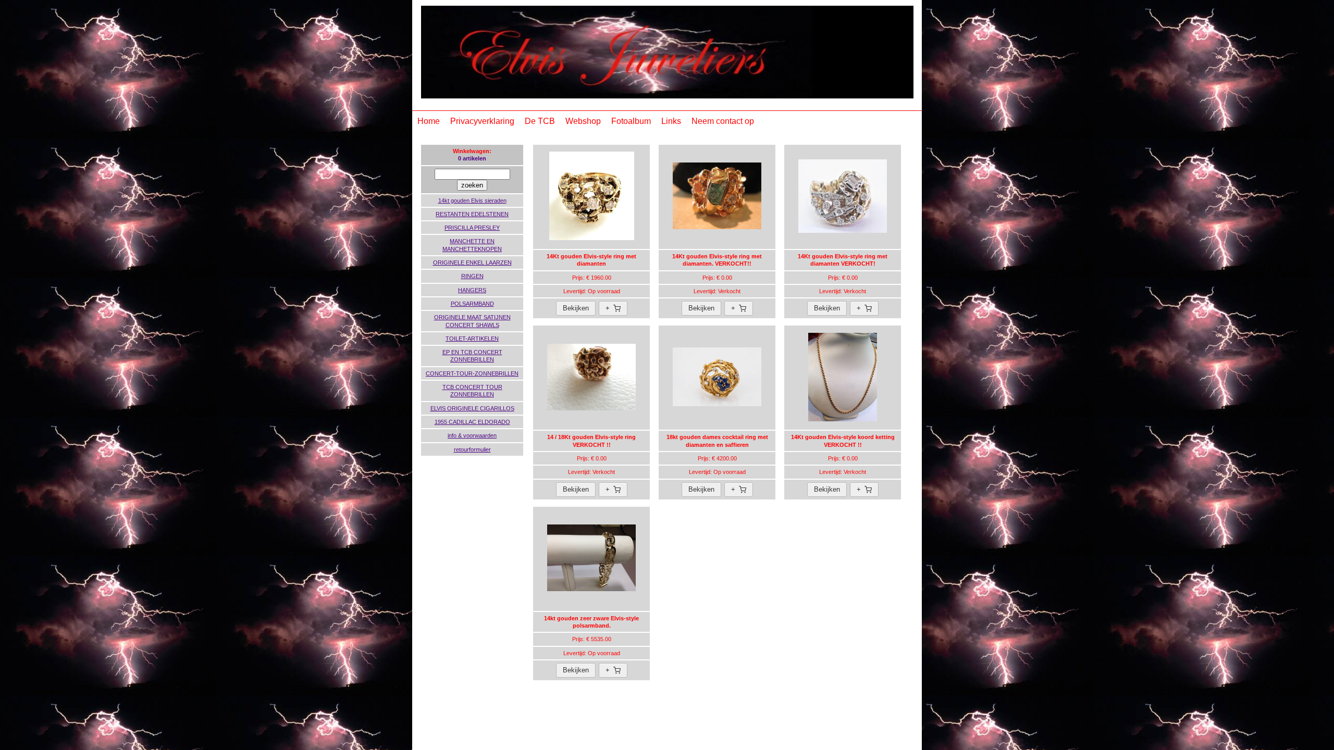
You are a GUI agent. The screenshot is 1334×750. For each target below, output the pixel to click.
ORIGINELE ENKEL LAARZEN (472, 262)
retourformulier (472, 449)
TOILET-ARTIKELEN (472, 338)
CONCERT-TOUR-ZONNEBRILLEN (472, 373)
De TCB (540, 121)
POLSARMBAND (472, 304)
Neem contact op (722, 121)
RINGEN (472, 276)
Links (671, 121)
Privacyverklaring (482, 121)
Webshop (583, 121)
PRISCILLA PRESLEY (472, 227)
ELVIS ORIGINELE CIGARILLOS (472, 408)
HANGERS (472, 290)
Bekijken (576, 308)
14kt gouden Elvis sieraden (472, 200)
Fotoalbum (631, 121)
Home (428, 121)
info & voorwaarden (472, 435)
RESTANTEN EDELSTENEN (472, 214)
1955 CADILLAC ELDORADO (472, 422)
